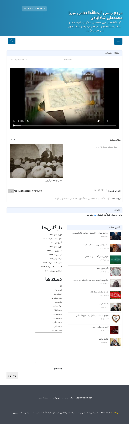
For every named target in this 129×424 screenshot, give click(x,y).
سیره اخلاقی (57, 310)
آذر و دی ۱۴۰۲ (56, 242)
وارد (96, 215)
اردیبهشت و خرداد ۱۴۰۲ (52, 262)
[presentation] (14, 139)
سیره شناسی (57, 318)
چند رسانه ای (57, 298)
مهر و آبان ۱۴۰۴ (55, 234)
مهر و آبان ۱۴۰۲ (55, 246)
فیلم (57, 198)
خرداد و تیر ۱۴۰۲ (55, 258)
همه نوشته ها (56, 330)
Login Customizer (84, 397)
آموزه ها (58, 290)
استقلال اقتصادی (69, 198)
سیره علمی (57, 326)
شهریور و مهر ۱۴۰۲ (54, 250)
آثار (60, 286)
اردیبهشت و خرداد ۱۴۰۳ (52, 238)
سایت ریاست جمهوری (22, 412)
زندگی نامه (57, 306)
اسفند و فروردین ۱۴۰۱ (53, 270)
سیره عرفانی (57, 322)
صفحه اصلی (43, 397)
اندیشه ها (58, 294)
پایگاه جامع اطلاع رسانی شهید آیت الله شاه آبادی (55, 412)
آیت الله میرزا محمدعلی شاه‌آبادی (94, 198)
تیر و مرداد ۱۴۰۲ (55, 254)
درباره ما (56, 397)
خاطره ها (58, 302)
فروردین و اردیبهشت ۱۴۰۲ (51, 266)
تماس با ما (69, 397)
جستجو (58, 368)
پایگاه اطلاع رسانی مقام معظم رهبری (95, 412)
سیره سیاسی (57, 314)
